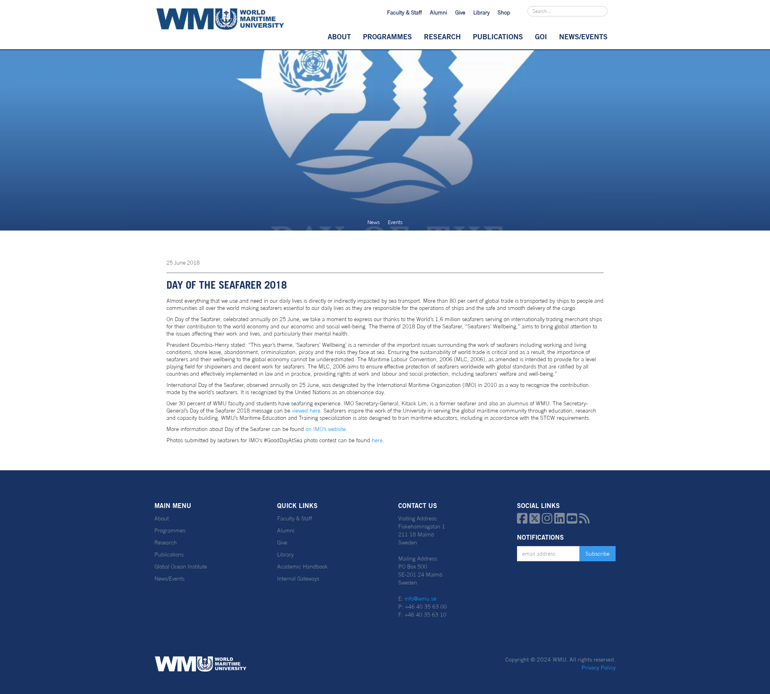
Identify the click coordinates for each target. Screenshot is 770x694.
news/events (583, 36)
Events (395, 222)
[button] (339, 36)
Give (460, 12)
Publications (498, 36)
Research (442, 36)
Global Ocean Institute (180, 566)
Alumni (438, 12)
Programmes (387, 36)
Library (481, 12)
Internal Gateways (298, 578)
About (339, 36)
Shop (504, 12)
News (373, 222)
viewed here (306, 410)
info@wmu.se (420, 598)
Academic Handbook (302, 566)
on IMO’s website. (326, 429)
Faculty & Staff (404, 12)
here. (379, 440)
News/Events (169, 578)
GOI (541, 36)
